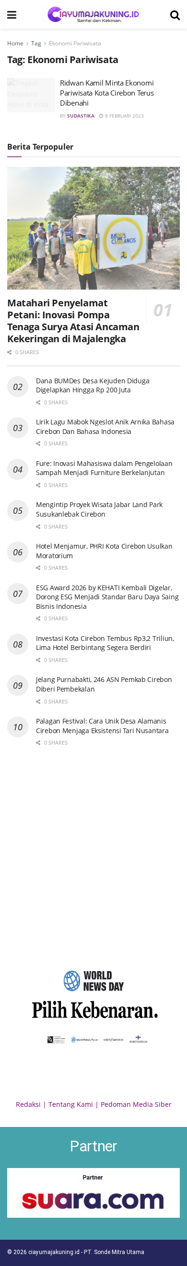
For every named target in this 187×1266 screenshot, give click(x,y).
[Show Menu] (11, 14)
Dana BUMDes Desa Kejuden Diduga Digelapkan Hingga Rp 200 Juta (92, 385)
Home (15, 43)
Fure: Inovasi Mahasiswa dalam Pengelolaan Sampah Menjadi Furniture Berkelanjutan (104, 468)
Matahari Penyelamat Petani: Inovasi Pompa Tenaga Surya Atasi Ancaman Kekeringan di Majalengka (73, 320)
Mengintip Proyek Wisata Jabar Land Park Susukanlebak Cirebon (99, 509)
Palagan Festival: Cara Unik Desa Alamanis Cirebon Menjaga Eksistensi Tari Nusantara (102, 725)
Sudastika (80, 115)
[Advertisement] (93, 856)
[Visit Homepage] (93, 14)
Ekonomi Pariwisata (75, 43)
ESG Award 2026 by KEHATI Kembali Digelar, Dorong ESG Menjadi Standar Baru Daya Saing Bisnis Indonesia (107, 597)
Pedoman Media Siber (136, 1104)
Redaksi (28, 1104)
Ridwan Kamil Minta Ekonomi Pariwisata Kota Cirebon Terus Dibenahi (106, 93)
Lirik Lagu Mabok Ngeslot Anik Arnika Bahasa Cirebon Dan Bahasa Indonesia (105, 426)
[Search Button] (175, 14)
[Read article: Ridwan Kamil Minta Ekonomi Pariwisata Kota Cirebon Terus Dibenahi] (31, 95)
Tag (36, 43)
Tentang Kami (70, 1104)
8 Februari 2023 (124, 115)
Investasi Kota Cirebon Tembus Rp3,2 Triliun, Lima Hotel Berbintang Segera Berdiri (105, 643)
